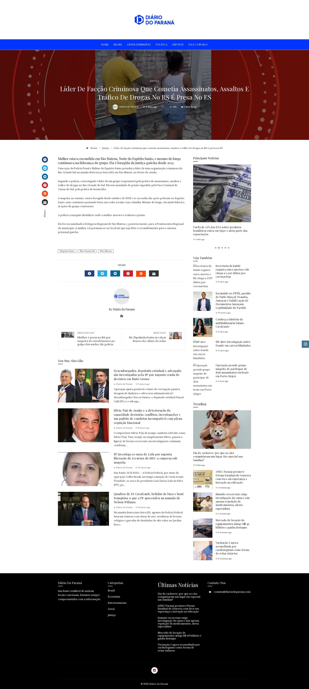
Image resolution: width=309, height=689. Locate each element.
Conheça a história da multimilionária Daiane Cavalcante (230, 323)
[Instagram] (154, 670)
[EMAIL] (154, 273)
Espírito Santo (67, 251)
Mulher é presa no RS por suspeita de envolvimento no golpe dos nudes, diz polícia (96, 339)
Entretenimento (117, 602)
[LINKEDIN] (115, 273)
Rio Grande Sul (88, 251)
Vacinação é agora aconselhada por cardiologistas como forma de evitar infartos (232, 548)
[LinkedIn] (45, 177)
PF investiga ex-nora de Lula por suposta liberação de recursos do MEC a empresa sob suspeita (145, 458)
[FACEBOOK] (89, 273)
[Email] (45, 202)
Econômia (114, 596)
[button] (215, 248)
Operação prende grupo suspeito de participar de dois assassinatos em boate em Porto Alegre (232, 371)
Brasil (111, 590)
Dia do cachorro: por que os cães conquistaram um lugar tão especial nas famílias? (218, 456)
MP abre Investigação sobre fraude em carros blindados (233, 343)
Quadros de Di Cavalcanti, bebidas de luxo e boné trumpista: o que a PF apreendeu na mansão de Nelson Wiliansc (149, 498)
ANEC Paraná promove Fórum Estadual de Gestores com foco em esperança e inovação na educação (233, 477)
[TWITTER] (102, 273)
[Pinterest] (45, 185)
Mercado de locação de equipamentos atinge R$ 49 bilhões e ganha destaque (232, 523)
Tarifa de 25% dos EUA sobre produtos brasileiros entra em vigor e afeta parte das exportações (220, 230)
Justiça (154, 81)
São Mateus (106, 251)
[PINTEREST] (128, 273)
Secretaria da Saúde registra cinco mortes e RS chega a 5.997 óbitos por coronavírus (232, 271)
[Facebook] (45, 160)
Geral (111, 609)
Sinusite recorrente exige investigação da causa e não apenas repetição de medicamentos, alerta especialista (233, 501)
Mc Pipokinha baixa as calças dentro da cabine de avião (147, 337)
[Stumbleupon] (45, 194)
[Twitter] (45, 168)
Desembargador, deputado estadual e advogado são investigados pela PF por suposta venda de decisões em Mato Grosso (147, 375)
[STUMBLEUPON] (141, 274)
